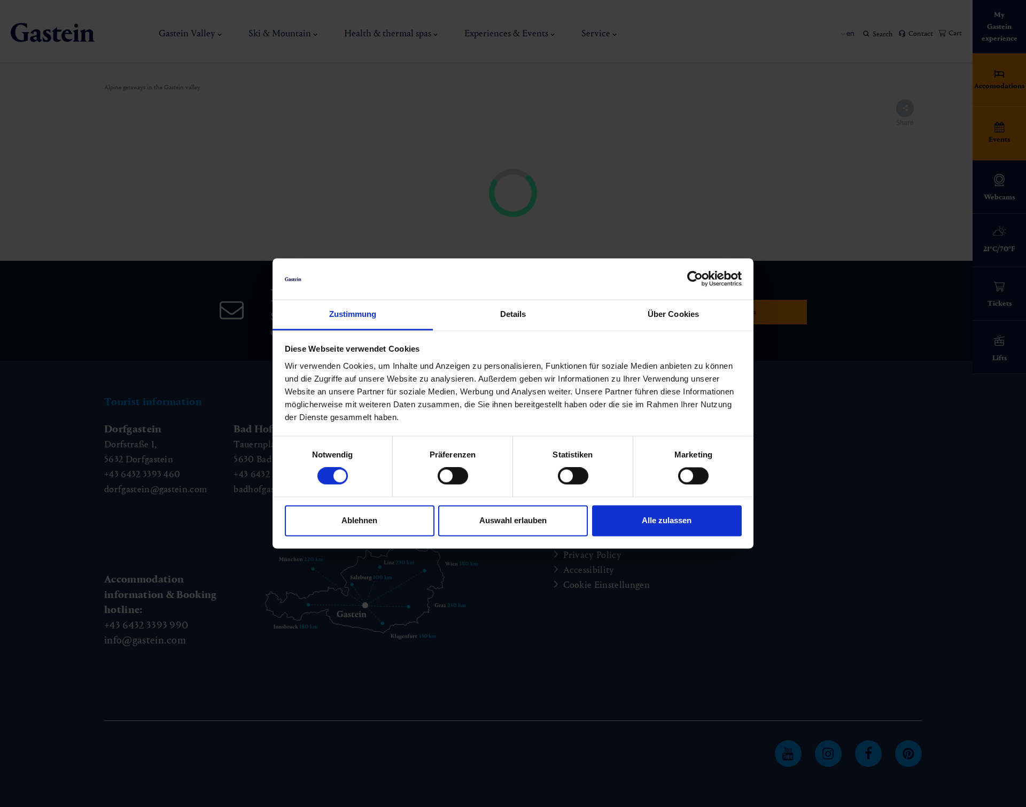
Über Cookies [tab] (673, 314)
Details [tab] (513, 314)
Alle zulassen (666, 520)
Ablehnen (359, 520)
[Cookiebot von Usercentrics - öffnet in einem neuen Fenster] (695, 279)
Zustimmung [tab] (353, 314)
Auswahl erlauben (513, 520)
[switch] (453, 476)
